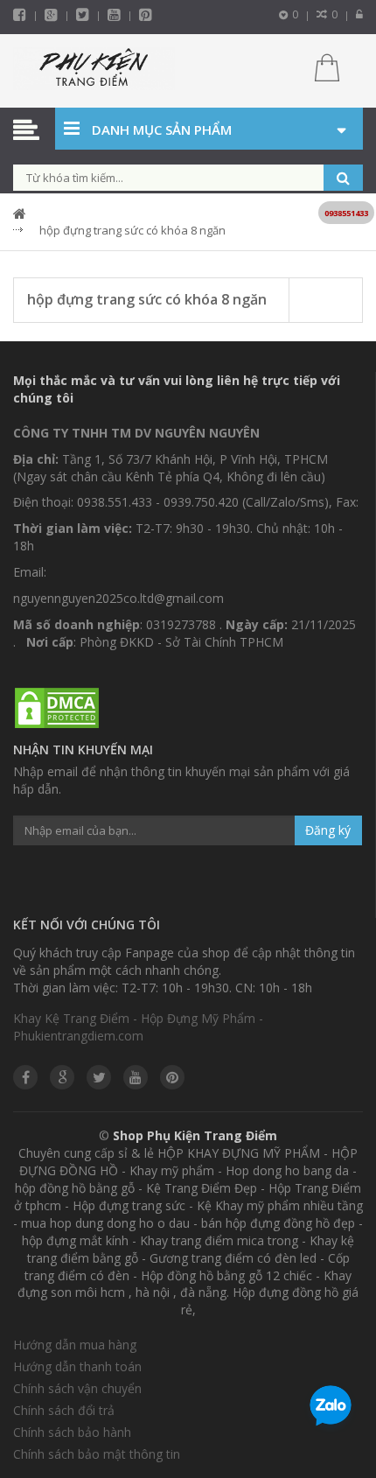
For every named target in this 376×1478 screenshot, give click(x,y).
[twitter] (82, 14)
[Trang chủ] (94, 71)
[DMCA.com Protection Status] (57, 708)
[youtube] (114, 14)
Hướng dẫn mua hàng (74, 1344)
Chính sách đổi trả (64, 1410)
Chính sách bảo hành (72, 1432)
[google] (62, 1077)
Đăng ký (328, 830)
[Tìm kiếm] (343, 178)
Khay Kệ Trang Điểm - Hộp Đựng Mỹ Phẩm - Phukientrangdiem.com (138, 1027)
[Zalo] (330, 1409)
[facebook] (19, 14)
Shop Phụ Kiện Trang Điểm (195, 1135)
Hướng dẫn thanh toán (77, 1366)
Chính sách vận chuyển (77, 1388)
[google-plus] (51, 14)
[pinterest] (145, 14)
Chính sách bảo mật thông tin (96, 1454)
